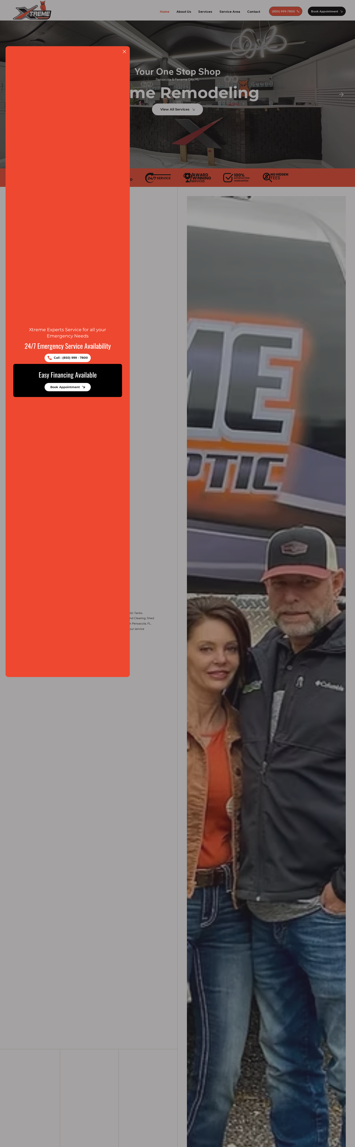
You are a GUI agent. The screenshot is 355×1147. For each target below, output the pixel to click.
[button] (124, 52)
